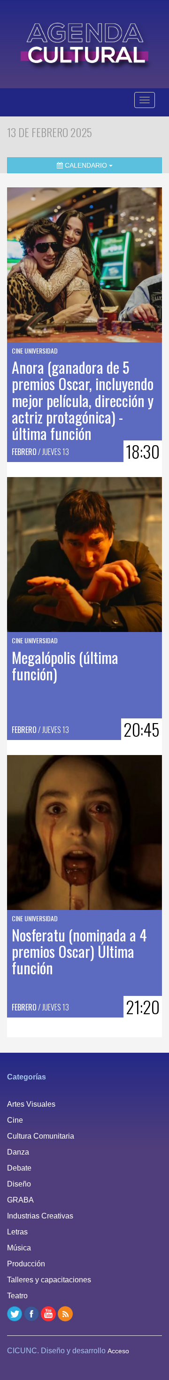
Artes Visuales (31, 1104)
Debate (19, 1168)
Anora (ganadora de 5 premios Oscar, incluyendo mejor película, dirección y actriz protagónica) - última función (83, 400)
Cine (15, 1120)
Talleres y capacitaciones (49, 1280)
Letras (17, 1232)
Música (19, 1248)
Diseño (19, 1184)
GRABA (20, 1200)
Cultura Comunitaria (40, 1136)
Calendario (86, 165)
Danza (18, 1152)
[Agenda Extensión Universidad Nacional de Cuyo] (84, 43)
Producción (26, 1264)
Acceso (118, 1351)
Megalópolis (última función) (65, 665)
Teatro (17, 1296)
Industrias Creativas (40, 1216)
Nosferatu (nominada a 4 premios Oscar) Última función (79, 951)
